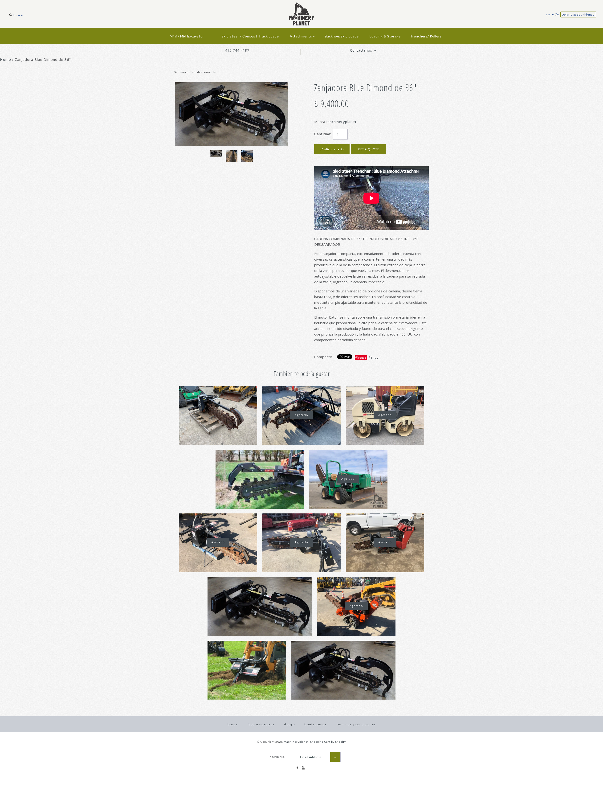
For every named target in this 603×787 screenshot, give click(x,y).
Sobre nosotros (262, 724)
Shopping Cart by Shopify (328, 741)
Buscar (233, 724)
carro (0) (553, 14)
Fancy (373, 357)
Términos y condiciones (356, 724)
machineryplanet (341, 121)
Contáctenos (315, 724)
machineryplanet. (297, 741)
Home (5, 59)
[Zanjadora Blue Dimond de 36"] (231, 84)
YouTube (303, 768)
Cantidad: (322, 134)
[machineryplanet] (301, 5)
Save (362, 357)
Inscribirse (277, 756)
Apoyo (289, 724)
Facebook (297, 768)
